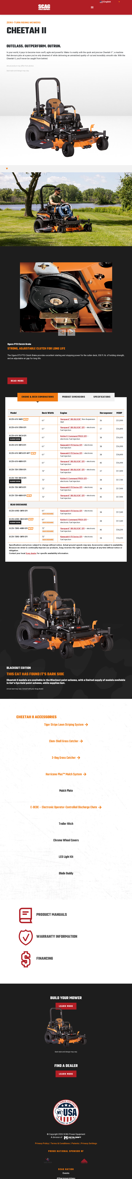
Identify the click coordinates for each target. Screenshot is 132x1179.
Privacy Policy (42, 1136)
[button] (92, 7)
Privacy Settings (89, 1136)
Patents (75, 1136)
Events (66, 1166)
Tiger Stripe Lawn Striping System (64, 718)
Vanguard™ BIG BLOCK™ (70, 412)
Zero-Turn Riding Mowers (23, 22)
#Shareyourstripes (66, 1171)
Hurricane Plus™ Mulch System (64, 767)
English (107, 2)
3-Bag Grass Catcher (64, 751)
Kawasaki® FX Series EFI (71, 438)
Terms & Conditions (60, 1136)
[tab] (37, 390)
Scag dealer (31, 547)
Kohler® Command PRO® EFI (73, 429)
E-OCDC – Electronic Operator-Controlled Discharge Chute (63, 800)
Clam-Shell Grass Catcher (63, 734)
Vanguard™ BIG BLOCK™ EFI (72, 421)
